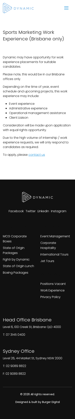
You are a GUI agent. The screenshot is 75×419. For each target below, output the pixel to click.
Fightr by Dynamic (16, 259)
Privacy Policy (50, 297)
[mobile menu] (66, 8)
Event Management (55, 236)
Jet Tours (47, 261)
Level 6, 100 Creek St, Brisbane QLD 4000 (32, 327)
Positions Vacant (53, 284)
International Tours (54, 254)
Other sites (15, 226)
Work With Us (55, 274)
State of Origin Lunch (18, 266)
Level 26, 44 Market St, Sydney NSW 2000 (32, 358)
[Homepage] (18, 8)
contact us (36, 154)
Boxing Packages (15, 272)
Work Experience (52, 290)
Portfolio (49, 226)
